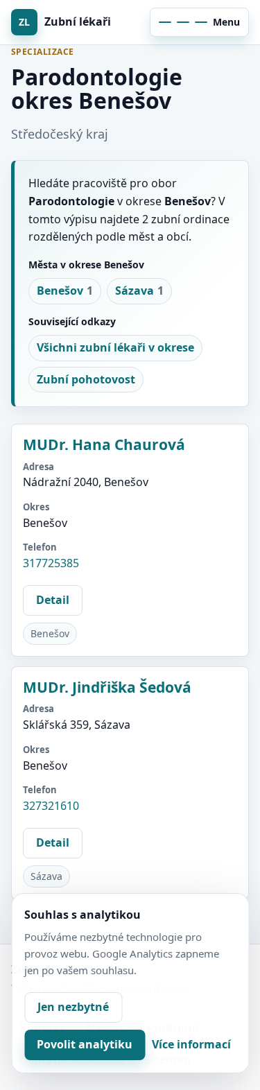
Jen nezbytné (73, 1006)
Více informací (191, 1044)
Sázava (139, 290)
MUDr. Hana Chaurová (104, 444)
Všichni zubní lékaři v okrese (115, 347)
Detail (52, 599)
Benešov (65, 290)
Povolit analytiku (84, 1044)
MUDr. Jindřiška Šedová (107, 687)
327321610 (51, 805)
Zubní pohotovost (86, 379)
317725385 (51, 563)
